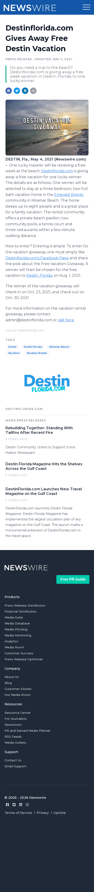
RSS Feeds (13, 736)
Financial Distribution (21, 611)
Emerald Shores (68, 194)
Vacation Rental (37, 353)
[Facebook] (7, 804)
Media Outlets (15, 742)
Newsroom (13, 724)
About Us (12, 677)
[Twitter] (14, 804)
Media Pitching (16, 629)
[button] (86, 7)
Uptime (59, 813)
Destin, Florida (39, 275)
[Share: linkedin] (25, 90)
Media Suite (14, 617)
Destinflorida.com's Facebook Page (37, 258)
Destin (12, 346)
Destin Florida (33, 346)
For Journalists (16, 718)
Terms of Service (18, 813)
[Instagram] (27, 804)
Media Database (17, 623)
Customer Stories (18, 689)
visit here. (66, 320)
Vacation (13, 353)
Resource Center (18, 712)
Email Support (15, 766)
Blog (8, 683)
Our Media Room (18, 695)
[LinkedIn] (20, 804)
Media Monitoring (18, 635)
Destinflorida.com (57, 171)
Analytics (11, 641)
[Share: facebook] (8, 90)
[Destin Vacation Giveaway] (47, 154)
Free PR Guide (73, 579)
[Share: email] (33, 90)
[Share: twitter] (17, 90)
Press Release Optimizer (24, 659)
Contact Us (13, 760)
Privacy (43, 813)
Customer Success (19, 653)
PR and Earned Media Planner (27, 730)
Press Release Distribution (25, 605)
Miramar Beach (59, 346)
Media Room (14, 647)
